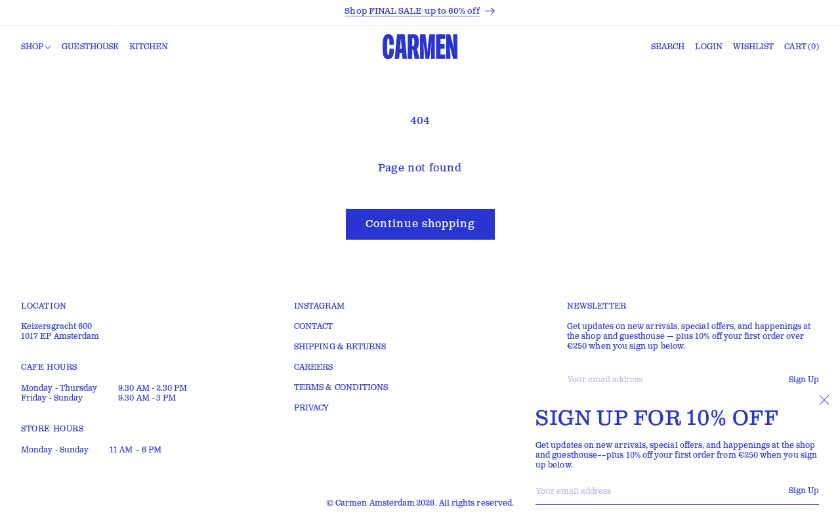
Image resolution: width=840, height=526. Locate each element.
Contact (313, 327)
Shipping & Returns (340, 347)
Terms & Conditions (341, 388)
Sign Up (804, 491)
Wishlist (753, 47)
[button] (36, 47)
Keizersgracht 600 (56, 327)
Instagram (319, 306)
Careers (313, 367)
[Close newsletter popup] (824, 400)
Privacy (311, 408)
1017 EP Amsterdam (60, 336)
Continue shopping (420, 224)
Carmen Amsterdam (375, 503)
